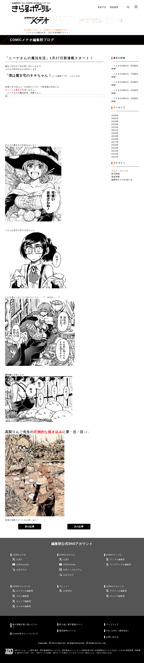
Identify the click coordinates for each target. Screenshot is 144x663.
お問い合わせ (112, 637)
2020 (113, 133)
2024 (113, 121)
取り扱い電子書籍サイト (70, 624)
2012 (113, 157)
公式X (19, 559)
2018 (113, 139)
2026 (113, 115)
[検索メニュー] (128, 6)
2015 (113, 148)
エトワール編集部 (24, 591)
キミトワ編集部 (23, 601)
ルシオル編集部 (23, 606)
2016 (113, 145)
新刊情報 (115, 174)
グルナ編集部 (22, 596)
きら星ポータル (31, 30)
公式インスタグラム (72, 570)
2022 (113, 127)
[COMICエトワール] (117, 20)
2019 (113, 136)
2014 (113, 151)
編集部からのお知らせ (121, 179)
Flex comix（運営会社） (118, 631)
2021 (113, 130)
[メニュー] (136, 6)
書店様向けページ (67, 631)
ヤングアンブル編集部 (120, 564)
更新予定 (102, 7)
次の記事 (79, 526)
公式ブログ (21, 570)
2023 (113, 124)
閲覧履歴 (114, 7)
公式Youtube (22, 564)
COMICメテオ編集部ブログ (55, 30)
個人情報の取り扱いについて (25, 625)
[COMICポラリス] (63, 20)
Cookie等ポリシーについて (25, 634)
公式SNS (67, 591)
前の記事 (29, 526)
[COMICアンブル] (90, 20)
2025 (113, 118)
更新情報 (115, 177)
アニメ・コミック (119, 171)
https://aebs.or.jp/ (104, 653)
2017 (113, 142)
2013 (113, 154)
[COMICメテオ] (36, 20)
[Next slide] (121, 20)
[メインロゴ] (31, 7)
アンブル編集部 (117, 559)
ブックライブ (112, 624)
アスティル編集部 (118, 591)
